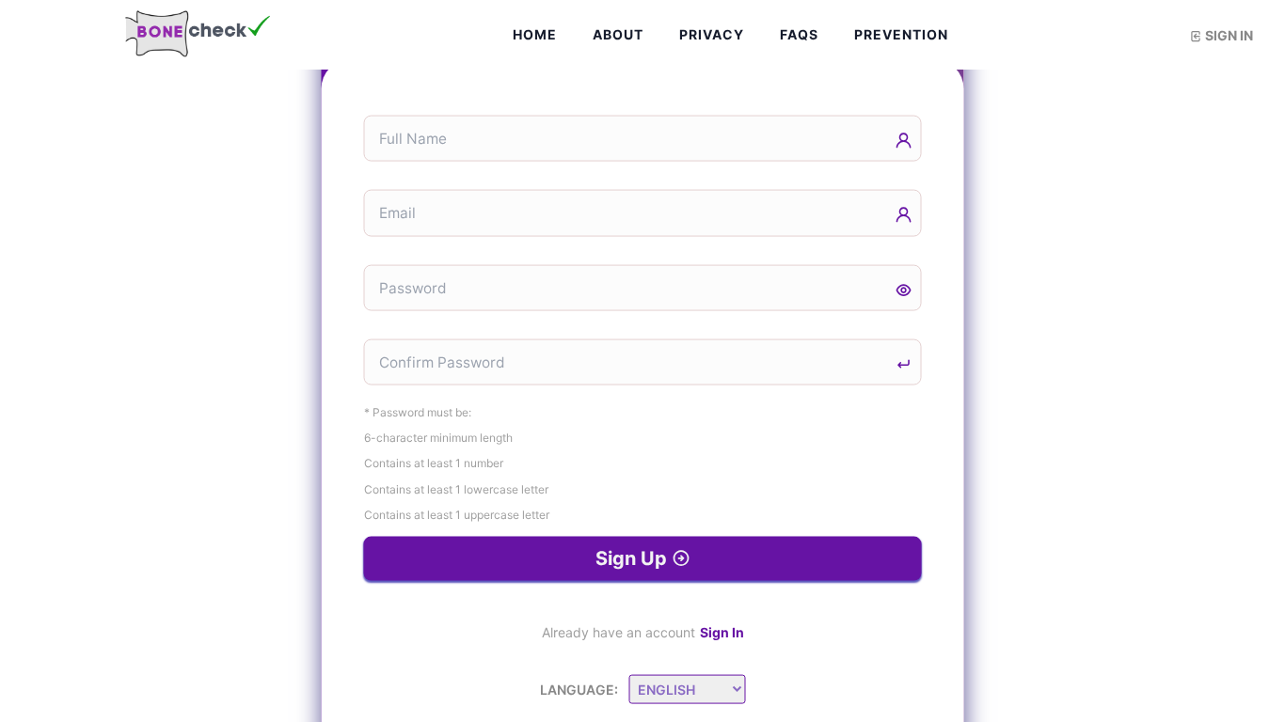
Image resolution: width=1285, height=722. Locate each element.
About (618, 34)
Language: (579, 690)
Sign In (722, 632)
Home (535, 34)
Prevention (901, 34)
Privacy (711, 34)
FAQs (799, 34)
